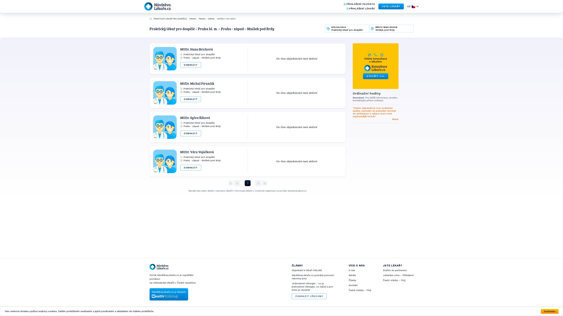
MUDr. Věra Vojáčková (197, 152)
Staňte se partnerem (395, 270)
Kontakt (353, 285)
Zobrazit (191, 64)
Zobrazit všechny (309, 296)
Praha (192, 19)
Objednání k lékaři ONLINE (307, 270)
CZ (409, 6)
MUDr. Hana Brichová (196, 49)
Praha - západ (206, 19)
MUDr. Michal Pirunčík (197, 83)
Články (352, 280)
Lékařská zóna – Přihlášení (398, 275)
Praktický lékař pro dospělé (170, 19)
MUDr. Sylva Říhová (195, 117)
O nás (352, 270)
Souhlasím (550, 311)
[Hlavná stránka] (151, 19)
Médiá (352, 275)
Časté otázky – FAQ (360, 290)
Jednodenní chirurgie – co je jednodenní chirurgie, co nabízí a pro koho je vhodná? (312, 286)
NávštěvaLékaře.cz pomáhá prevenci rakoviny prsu (313, 277)
